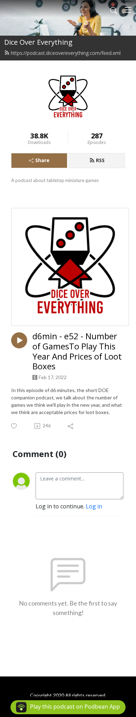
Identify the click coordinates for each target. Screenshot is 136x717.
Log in (94, 506)
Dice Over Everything (38, 42)
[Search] (113, 10)
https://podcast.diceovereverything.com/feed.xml (66, 53)
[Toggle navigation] (128, 9)
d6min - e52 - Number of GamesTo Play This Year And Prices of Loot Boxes (77, 351)
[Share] (71, 426)
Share (42, 160)
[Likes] (14, 426)
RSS (100, 160)
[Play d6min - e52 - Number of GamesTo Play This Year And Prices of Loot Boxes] (19, 340)
